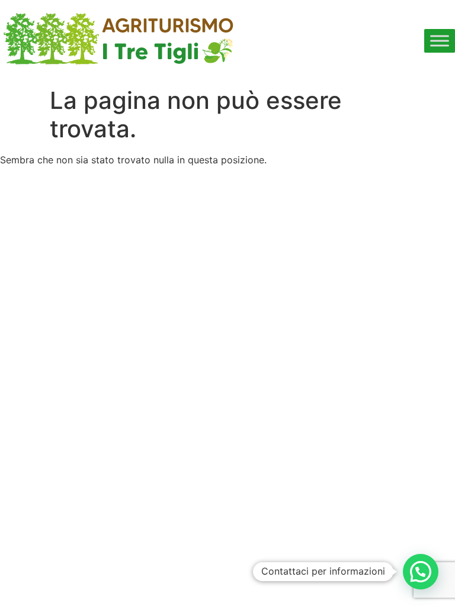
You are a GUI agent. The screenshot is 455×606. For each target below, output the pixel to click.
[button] (420, 571)
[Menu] (439, 40)
